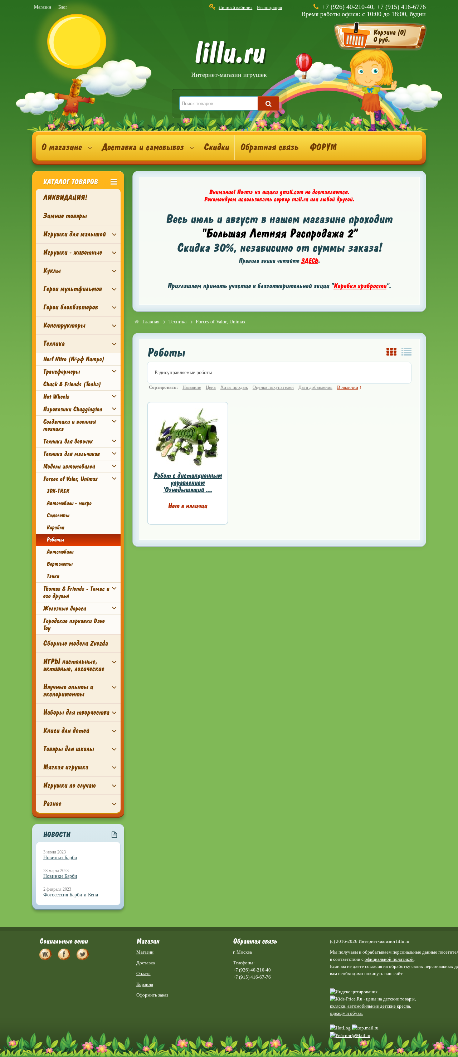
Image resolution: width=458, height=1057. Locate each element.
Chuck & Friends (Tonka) (72, 384)
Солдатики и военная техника (69, 425)
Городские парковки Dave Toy (73, 624)
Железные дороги (64, 608)
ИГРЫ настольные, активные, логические (73, 665)
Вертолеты (60, 564)
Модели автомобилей (69, 466)
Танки (53, 576)
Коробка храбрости (359, 286)
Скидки (216, 147)
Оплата (143, 973)
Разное (52, 803)
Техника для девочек (68, 441)
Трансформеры (61, 372)
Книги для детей (66, 730)
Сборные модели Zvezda (75, 643)
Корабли (55, 527)
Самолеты (58, 515)
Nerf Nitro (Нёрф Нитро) (73, 359)
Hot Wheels (56, 397)
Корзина (144, 984)
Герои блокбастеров (70, 307)
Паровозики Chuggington (72, 409)
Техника (53, 343)
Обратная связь (269, 147)
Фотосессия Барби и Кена (70, 894)
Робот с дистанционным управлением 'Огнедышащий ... (188, 482)
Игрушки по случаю (69, 785)
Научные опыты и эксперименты (68, 690)
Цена (211, 387)
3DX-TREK (58, 491)
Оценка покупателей (273, 387)
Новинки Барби (60, 857)
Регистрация (269, 7)
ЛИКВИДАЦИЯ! (65, 197)
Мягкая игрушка (65, 767)
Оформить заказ (152, 995)
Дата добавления (315, 387)
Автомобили (60, 552)
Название (191, 387)
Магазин (42, 7)
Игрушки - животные (72, 252)
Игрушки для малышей (74, 234)
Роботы (55, 539)
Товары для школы (68, 748)
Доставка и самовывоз (143, 147)
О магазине (61, 147)
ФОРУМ (323, 147)
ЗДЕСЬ (309, 261)
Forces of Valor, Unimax (70, 479)
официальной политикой (389, 959)
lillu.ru (229, 60)
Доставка (145, 962)
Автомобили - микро (69, 503)
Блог (62, 7)
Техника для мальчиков (71, 454)
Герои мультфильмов (72, 288)
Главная (150, 321)
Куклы (51, 270)
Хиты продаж (234, 387)
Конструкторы (64, 325)
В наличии (347, 387)
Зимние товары (65, 215)
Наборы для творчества (76, 712)
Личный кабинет (235, 7)
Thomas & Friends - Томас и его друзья (76, 592)
